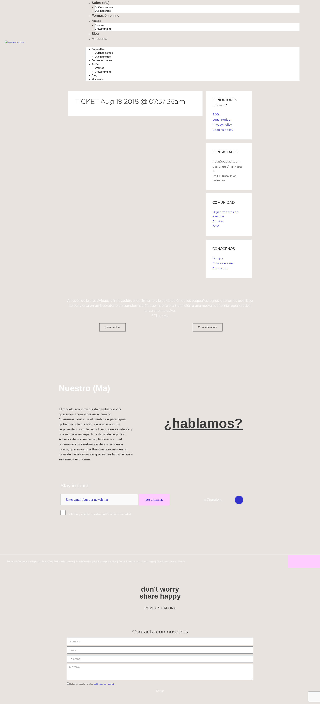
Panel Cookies (83, 561)
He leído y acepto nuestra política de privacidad (98, 514)
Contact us (220, 268)
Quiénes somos (104, 7)
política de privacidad (104, 684)
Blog (95, 33)
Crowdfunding (103, 28)
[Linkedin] (239, 500)
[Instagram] (250, 500)
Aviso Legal (148, 561)
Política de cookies (64, 561)
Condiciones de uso (129, 561)
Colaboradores (223, 263)
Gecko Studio (177, 561)
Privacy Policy (222, 124)
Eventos (99, 25)
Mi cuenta (99, 39)
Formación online (105, 15)
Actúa (96, 21)
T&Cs (216, 114)
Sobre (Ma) (101, 3)
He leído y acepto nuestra (91, 684)
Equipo (217, 258)
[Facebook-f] (262, 500)
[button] (193, 45)
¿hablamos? (203, 423)
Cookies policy (222, 129)
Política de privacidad (104, 561)
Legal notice (221, 119)
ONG (215, 226)
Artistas (217, 221)
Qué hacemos (103, 10)
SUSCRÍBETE (154, 499)
